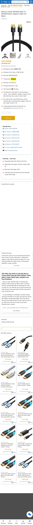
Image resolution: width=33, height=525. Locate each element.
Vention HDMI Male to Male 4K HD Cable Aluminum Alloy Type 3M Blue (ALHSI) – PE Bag (25, 475)
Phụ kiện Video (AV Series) (15, 5)
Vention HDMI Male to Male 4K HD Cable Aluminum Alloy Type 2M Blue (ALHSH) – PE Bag (8, 355)
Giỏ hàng (23, 523)
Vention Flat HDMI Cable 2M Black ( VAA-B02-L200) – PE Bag (25, 415)
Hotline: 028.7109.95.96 (10, 128)
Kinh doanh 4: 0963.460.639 (11, 141)
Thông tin (30, 523)
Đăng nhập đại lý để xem (16, 108)
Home (16, 523)
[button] (9, 2)
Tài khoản (10, 523)
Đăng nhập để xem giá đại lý (8, 66)
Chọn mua (8, 118)
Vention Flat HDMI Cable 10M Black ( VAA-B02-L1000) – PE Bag (7, 445)
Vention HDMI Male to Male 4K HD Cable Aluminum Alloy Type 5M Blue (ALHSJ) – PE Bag (8, 415)
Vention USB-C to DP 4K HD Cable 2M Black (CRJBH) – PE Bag (25, 445)
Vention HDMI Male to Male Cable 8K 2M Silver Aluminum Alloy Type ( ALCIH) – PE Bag (8, 385)
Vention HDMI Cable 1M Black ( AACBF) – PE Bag (24, 384)
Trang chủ (3, 5)
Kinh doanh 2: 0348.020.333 (11, 135)
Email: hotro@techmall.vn (11, 150)
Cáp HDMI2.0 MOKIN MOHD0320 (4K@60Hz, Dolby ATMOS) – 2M (24, 355)
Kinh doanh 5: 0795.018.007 (11, 144)
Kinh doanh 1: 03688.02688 (11, 131)
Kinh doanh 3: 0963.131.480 (11, 138)
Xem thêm (16, 310)
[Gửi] (27, 2)
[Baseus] (13, 79)
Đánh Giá (4, 18)
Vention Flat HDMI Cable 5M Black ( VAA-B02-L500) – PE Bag (8, 475)
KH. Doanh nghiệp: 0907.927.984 (13, 147)
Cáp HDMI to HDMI (17, 7)
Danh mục (3, 523)
